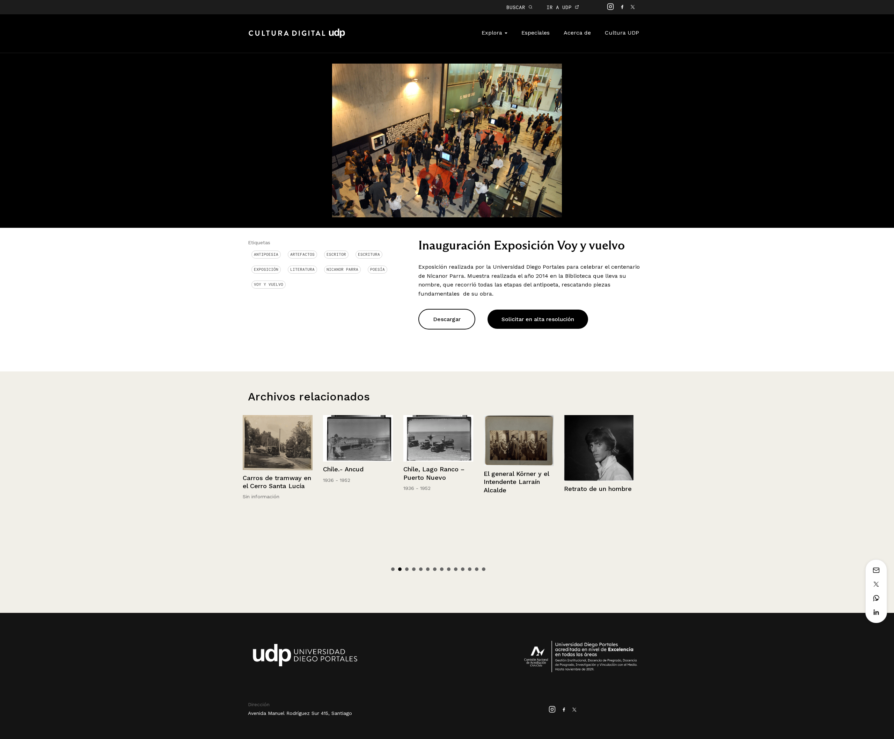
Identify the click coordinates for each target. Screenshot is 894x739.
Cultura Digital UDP (297, 37)
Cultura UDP (622, 32)
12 (469, 569)
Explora (493, 32)
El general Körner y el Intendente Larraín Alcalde (437, 482)
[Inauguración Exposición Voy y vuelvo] (447, 140)
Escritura (369, 254)
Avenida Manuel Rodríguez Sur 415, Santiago (300, 713)
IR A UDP (561, 7)
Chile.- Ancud (264, 469)
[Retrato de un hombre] (520, 448)
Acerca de (577, 32)
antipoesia (266, 254)
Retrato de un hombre (519, 488)
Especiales (535, 32)
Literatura (302, 269)
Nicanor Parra (342, 269)
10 (455, 569)
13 (476, 569)
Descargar (447, 319)
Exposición (266, 269)
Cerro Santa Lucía (592, 472)
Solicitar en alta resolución (537, 319)
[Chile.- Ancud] (279, 438)
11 (462, 569)
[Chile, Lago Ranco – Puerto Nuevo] (359, 438)
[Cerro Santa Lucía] (600, 440)
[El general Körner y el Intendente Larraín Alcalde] (440, 440)
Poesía (377, 269)
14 (483, 569)
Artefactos (302, 254)
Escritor (336, 254)
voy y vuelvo (268, 284)
